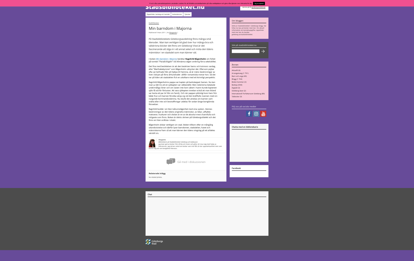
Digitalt (235, 88)
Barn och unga (237, 76)
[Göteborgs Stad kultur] (160, 242)
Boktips (235, 85)
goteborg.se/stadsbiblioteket (242, 34)
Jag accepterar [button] (259, 3)
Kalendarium (177, 14)
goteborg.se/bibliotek (258, 7)
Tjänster (187, 14)
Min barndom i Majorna (166, 59)
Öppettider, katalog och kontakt (158, 14)
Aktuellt (235, 70)
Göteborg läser (237, 91)
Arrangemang (237, 73)
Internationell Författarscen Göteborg (246, 93)
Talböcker (235, 96)
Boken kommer (238, 82)
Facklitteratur (154, 23)
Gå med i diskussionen (191, 162)
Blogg (234, 79)
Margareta (173, 32)
